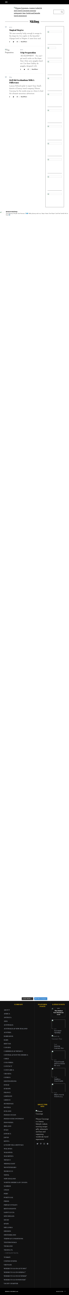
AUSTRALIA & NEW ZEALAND (15, 1028)
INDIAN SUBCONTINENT (14, 1118)
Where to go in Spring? (15, 1272)
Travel (42, 1070)
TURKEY (7, 1257)
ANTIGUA (7, 1017)
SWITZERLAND (10, 1235)
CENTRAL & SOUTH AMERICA (16, 1055)
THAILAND (8, 1246)
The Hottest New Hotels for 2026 (42, 1058)
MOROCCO (8, 1171)
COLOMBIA (8, 1062)
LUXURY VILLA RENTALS (13, 1145)
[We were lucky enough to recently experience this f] (26, 293)
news (10, 27)
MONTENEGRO (10, 1167)
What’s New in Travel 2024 (59, 1095)
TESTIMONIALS (10, 1242)
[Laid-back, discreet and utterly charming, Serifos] (43, 926)
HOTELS (7, 1107)
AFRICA (7, 1013)
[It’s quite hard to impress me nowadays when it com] (43, 669)
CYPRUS (7, 1077)
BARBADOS (8, 1036)
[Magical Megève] (6, 26)
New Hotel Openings (57, 1031)
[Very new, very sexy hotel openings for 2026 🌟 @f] (43, 283)
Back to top (59, 1291)
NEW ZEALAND (10, 1178)
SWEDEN (7, 1231)
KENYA (6, 1141)
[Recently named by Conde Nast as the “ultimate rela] (8, 293)
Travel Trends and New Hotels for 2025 (59, 1063)
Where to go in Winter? (15, 1280)
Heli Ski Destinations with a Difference (21, 81)
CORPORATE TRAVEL (11, 1253)
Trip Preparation (28, 52)
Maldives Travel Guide (42, 1075)
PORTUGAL (8, 1197)
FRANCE (7, 1092)
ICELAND (7, 1111)
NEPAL (6, 1175)
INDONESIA (8, 1122)
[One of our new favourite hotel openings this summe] (43, 460)
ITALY (6, 1130)
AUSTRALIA (8, 1025)
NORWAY (7, 1186)
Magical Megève (16, 30)
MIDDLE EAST (9, 1163)
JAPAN (6, 1137)
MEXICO (7, 1160)
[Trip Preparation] (11, 51)
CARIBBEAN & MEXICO (13, 1051)
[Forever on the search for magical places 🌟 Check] (8, 775)
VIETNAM (8, 1265)
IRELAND (7, 1126)
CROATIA (7, 1073)
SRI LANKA (8, 1227)
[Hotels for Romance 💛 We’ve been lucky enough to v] (8, 509)
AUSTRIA (7, 1032)
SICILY (6, 1220)
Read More (24, 41)
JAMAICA (7, 1133)
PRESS (6, 1201)
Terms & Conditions (13, 1238)
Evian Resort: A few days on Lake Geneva (42, 1092)
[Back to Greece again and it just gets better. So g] (26, 816)
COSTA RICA (9, 1070)
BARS (6, 1040)
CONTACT (8, 1066)
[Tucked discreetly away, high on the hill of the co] (26, 500)
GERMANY (8, 1096)
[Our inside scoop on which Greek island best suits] (8, 609)
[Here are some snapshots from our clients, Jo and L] (43, 810)
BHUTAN (7, 1043)
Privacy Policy (10, 1205)
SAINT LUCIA (9, 1212)
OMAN (6, 1190)
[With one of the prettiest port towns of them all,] (26, 931)
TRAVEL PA (8, 1250)
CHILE (6, 1058)
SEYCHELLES (9, 1216)
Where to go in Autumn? (15, 1268)
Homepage (8, 1103)
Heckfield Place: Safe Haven (42, 1040)
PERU (6, 1193)
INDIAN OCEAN (10, 1115)
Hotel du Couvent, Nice (59, 1047)
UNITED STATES (10, 1261)
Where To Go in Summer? (15, 1276)
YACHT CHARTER (11, 1283)
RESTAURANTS (10, 1208)
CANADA (7, 1047)
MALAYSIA (8, 1148)
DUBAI (6, 1085)
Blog (10, 77)
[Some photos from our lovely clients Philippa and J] (26, 628)
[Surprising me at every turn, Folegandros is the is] (8, 924)
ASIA (6, 1021)
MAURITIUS (8, 1156)
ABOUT (7, 1010)
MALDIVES (8, 1152)
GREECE (7, 1100)
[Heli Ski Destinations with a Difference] (6, 77)
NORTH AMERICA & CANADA (15, 1182)
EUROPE (7, 1088)
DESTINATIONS (10, 1081)
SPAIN (6, 1223)
